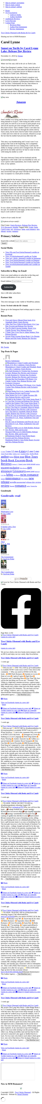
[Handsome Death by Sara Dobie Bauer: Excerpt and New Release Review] (23, 438)
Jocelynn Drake (8, 559)
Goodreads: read (10, 495)
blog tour (19, 456)
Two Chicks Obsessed (23, 1092)
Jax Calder (7, 514)
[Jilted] (3, 538)
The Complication (7, 572)
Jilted (3, 542)
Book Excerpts (16, 460)
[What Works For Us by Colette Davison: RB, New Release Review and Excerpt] (23, 393)
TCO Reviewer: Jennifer (9, 227)
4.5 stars (29, 451)
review (9, 231)
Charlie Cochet (22, 464)
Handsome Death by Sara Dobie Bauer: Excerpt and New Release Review (22, 441)
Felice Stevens (23, 468)
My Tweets (5, 347)
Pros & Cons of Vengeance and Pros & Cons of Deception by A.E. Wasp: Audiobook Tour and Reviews (22, 424)
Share (4, 704)
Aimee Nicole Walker (6, 454)
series (28, 486)
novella (13, 482)
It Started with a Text (8, 527)
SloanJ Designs (22, 1094)
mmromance (13, 478)
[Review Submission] (7, 359)
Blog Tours (31, 456)
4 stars (31, 227)
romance (15, 231)
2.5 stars (3, 451)
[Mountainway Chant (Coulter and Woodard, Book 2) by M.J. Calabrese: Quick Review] (23, 365)
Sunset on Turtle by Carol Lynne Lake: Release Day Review (19, 50)
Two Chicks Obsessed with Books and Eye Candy (20, 658)
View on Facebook (15, 702)
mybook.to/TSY (18, 807)
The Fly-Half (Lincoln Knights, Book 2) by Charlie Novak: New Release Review (20, 329)
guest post (30, 471)
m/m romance (31, 229)
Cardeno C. (15, 464)
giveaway (17, 229)
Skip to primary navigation (14, 3)
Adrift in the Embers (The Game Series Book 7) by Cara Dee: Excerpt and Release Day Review (22, 404)
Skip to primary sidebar (13, 7)
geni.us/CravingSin (7, 916)
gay (12, 229)
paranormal (21, 482)
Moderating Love (7, 512)
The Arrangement (7, 557)
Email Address (6, 281)
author (5, 456)
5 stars (36, 451)
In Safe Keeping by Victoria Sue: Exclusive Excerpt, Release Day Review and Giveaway (21, 376)
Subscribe (8, 287)
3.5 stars (14, 451)
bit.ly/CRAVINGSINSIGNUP (12, 972)
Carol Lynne (5, 229)
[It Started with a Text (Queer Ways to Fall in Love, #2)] (3, 522)
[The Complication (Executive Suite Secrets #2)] (3, 568)
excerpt (5, 467)
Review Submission (12, 361)
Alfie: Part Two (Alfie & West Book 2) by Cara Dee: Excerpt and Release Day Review (22, 325)
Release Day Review (29, 225)
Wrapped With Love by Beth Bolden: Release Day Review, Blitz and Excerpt (21, 433)
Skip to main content (12, 5)
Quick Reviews (15, 225)
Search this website (7, 241)
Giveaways (19, 471)
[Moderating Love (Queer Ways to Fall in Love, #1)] (3, 507)
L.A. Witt (3, 475)
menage (3, 479)
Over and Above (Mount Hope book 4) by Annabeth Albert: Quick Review (20, 321)
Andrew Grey (16, 454)
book (36, 227)
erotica (38, 464)
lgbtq (23, 229)
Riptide (12, 486)
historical (37, 471)
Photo (5, 699)
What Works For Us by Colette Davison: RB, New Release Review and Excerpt (21, 396)
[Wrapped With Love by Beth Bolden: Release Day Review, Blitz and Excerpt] (23, 430)
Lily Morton (16, 475)
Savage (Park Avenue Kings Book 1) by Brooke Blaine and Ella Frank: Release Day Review (22, 337)
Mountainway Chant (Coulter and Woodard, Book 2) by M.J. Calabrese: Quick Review (23, 368)
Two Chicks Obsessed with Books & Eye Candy (18, 33)
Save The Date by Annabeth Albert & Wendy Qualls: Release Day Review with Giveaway (21, 413)
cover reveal (31, 464)
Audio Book (34, 454)
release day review (33, 482)
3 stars (8, 451)
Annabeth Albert (24, 454)
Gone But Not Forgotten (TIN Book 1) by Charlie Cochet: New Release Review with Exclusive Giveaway (23, 387)
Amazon (21, 102)
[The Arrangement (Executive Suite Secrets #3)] (3, 553)
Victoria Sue (33, 486)
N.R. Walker (24, 479)
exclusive (14, 467)
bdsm (11, 457)
